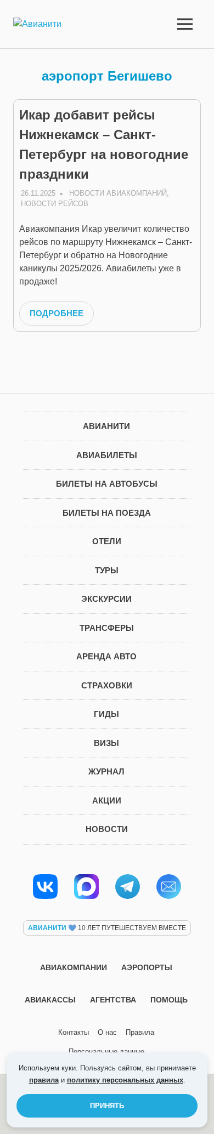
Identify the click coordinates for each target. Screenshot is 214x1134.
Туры (107, 570)
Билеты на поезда (107, 512)
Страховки (106, 685)
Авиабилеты (106, 455)
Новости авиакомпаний (118, 193)
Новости (107, 829)
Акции (106, 800)
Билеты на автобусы (106, 483)
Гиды (106, 714)
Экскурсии (106, 598)
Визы (106, 743)
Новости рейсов (54, 204)
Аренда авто (106, 656)
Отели (106, 541)
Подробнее (56, 313)
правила (44, 1080)
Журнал (106, 771)
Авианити (106, 426)
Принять (107, 1106)
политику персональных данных (125, 1080)
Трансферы (107, 627)
